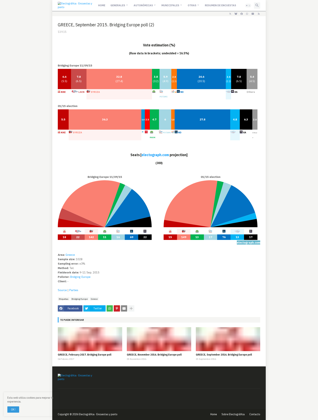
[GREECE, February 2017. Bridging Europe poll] (90, 339)
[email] (252, 13)
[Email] (124, 308)
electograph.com (155, 154)
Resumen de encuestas (220, 5)
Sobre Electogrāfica (233, 414)
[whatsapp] (247, 13)
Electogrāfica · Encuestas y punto (98, 414)
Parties (73, 290)
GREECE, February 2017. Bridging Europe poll (84, 354)
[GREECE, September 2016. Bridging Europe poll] (228, 339)
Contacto (254, 414)
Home (101, 5)
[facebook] (242, 13)
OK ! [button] (13, 409)
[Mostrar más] (131, 308)
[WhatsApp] (110, 308)
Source (62, 290)
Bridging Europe (80, 277)
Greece (94, 299)
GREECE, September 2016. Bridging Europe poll (224, 354)
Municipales (170, 5)
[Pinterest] (117, 308)
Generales (117, 5)
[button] (248, 5)
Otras (192, 5)
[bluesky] (236, 13)
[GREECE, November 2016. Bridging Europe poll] (159, 339)
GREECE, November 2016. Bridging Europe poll (154, 354)
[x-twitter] (230, 13)
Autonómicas (143, 5)
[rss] (258, 13)
